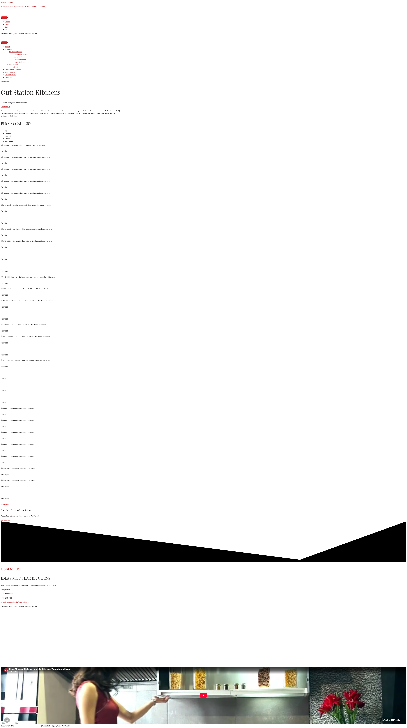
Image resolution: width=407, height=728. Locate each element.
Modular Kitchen (15, 52)
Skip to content (7, 2)
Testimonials (10, 72)
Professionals (10, 75)
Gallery (7, 24)
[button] (5, 81)
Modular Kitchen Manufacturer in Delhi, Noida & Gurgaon (23, 6)
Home (7, 22)
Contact (8, 77)
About (7, 47)
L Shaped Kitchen (20, 54)
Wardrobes (13, 64)
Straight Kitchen (20, 59)
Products (8, 49)
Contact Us (10, 568)
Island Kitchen (19, 57)
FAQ (6, 29)
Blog (6, 27)
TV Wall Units (14, 67)
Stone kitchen (19, 62)
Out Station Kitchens (13, 69)
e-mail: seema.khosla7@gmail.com (15, 602)
